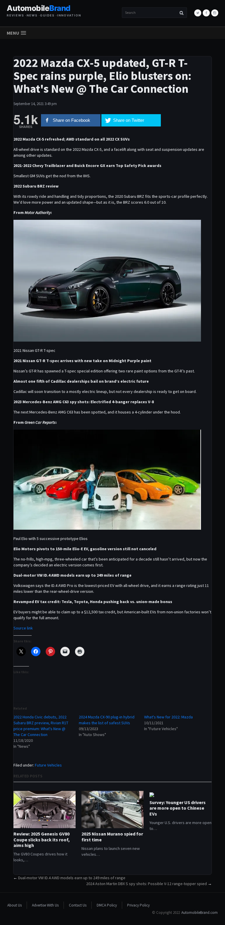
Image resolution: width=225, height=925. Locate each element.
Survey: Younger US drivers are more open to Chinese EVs (177, 808)
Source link (23, 628)
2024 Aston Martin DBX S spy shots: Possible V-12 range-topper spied (146, 883)
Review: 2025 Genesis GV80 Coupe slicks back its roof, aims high (41, 839)
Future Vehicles (48, 765)
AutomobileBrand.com (199, 912)
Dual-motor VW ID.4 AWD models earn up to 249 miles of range (71, 877)
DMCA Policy (107, 905)
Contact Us (77, 905)
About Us (14, 905)
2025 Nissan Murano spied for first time (112, 836)
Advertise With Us (45, 905)
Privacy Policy (138, 905)
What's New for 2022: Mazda (168, 717)
